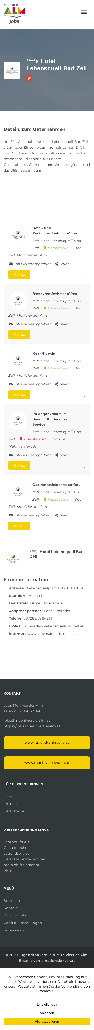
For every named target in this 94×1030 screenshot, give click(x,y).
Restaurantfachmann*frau (54, 293)
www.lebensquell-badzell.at (51, 633)
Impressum (14, 930)
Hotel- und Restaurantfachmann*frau (54, 230)
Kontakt (11, 908)
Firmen (10, 804)
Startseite (12, 900)
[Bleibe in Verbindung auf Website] (29, 78)
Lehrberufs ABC (18, 842)
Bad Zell (36, 596)
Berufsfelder (15, 811)
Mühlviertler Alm (72, 955)
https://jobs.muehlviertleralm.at (33, 726)
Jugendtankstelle (35, 955)
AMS (8, 870)
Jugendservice (17, 853)
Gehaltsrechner (17, 847)
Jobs (8, 796)
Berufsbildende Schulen (25, 859)
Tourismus (53, 603)
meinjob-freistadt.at (21, 865)
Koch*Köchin (44, 353)
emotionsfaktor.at (58, 960)
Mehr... (19, 274)
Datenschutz (15, 915)
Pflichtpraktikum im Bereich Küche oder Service (49, 419)
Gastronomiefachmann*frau (56, 485)
